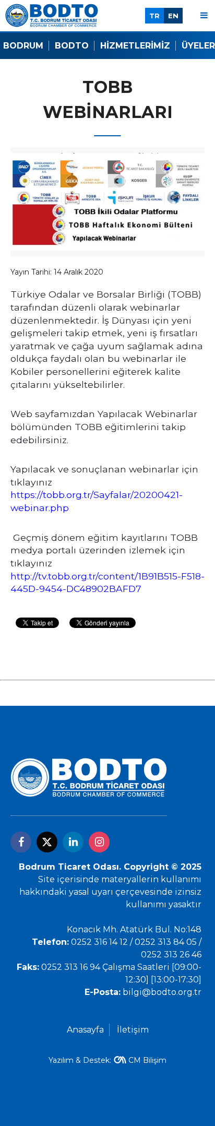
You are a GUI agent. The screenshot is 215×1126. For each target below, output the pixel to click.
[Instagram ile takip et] (99, 842)
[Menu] (204, 15)
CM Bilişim (147, 1060)
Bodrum (23, 46)
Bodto (72, 46)
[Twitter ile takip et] (47, 842)
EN (173, 15)
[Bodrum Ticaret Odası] (51, 15)
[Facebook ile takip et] (20, 842)
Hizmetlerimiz (135, 46)
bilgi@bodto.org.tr (162, 992)
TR (154, 15)
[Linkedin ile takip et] (73, 842)
